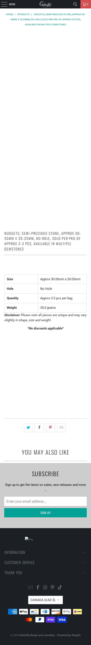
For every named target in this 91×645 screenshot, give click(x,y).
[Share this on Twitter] (28, 427)
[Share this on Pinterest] (50, 427)
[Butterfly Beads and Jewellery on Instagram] (45, 588)
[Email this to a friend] (61, 427)
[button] (45, 403)
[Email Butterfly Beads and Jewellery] (31, 588)
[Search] (75, 4)
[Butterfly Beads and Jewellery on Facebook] (38, 588)
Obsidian (42, 359)
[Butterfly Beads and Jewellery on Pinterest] (53, 588)
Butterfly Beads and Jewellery (38, 635)
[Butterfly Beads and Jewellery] (45, 4)
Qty (6, 371)
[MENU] (2, 4)
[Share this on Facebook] (39, 427)
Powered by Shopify (69, 635)
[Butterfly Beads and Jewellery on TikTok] (60, 588)
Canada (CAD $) (42, 600)
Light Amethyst (18, 359)
